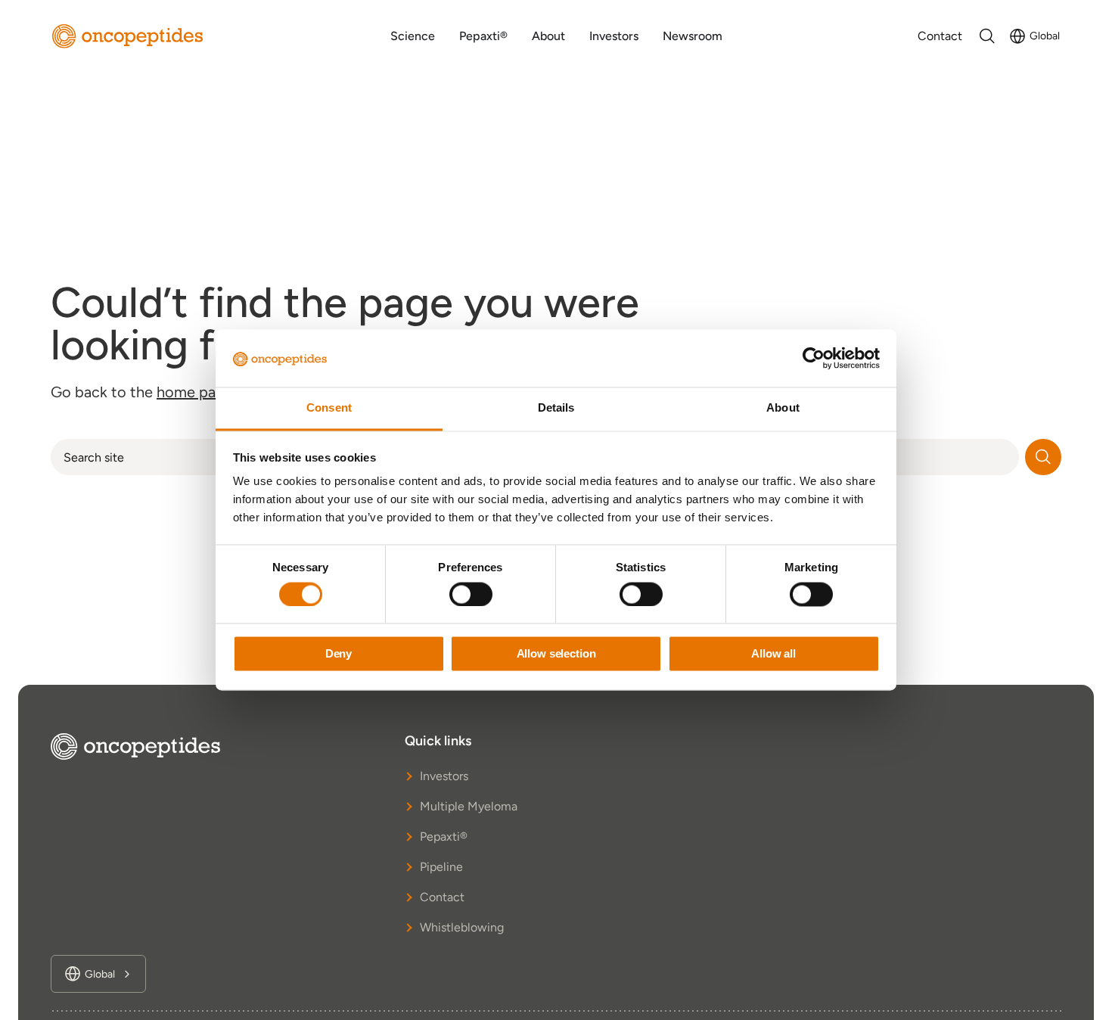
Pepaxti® (443, 836)
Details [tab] (556, 408)
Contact (442, 897)
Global (1045, 36)
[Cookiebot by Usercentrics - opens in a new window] (813, 358)
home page (195, 392)
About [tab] (783, 408)
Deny (338, 654)
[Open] (987, 36)
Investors (444, 776)
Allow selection (556, 654)
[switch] (470, 595)
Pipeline (441, 867)
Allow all (773, 654)
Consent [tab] (329, 408)
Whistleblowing (462, 927)
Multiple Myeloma (468, 806)
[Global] (1017, 36)
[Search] (1043, 457)
